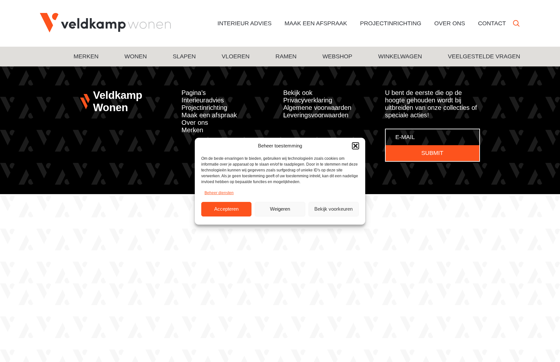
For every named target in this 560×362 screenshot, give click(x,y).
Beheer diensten (219, 193)
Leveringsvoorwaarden (315, 115)
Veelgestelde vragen (484, 56)
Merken (86, 56)
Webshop (337, 56)
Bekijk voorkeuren (333, 209)
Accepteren (226, 209)
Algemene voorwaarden (317, 107)
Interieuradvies (202, 100)
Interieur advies (244, 23)
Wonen (135, 56)
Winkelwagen (400, 56)
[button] (355, 146)
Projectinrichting (390, 23)
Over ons (449, 23)
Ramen (286, 56)
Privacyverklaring (307, 100)
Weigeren (280, 209)
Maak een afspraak (316, 23)
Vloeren (236, 56)
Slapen (184, 56)
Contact (492, 23)
